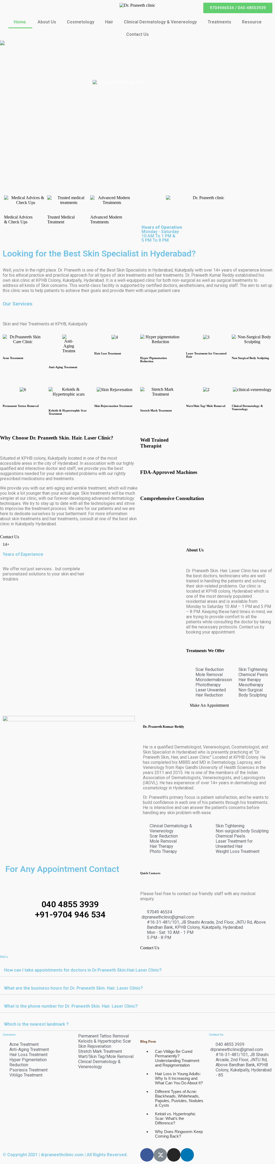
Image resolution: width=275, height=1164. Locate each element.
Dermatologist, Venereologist (202, 747)
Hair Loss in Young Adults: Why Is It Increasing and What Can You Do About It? (179, 1078)
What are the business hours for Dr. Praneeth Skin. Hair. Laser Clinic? (73, 988)
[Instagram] (173, 1155)
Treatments (219, 21)
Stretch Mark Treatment (156, 410)
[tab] (137, 970)
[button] (237, 8)
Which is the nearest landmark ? (36, 1024)
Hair (109, 21)
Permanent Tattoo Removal (21, 405)
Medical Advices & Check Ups (18, 219)
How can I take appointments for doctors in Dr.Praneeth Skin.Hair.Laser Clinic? (83, 970)
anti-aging (55, 488)
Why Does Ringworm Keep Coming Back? (179, 1133)
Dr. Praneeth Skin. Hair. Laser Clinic (218, 570)
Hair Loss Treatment (107, 353)
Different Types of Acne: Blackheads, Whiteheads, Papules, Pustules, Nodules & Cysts (179, 1098)
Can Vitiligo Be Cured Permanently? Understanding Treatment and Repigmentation (177, 1058)
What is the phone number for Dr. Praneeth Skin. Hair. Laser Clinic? (71, 1006)
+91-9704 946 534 (70, 914)
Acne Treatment (13, 358)
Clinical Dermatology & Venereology (160, 21)
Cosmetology (80, 21)
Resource (252, 21)
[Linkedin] (187, 1155)
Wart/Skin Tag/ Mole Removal (205, 405)
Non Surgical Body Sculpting (250, 358)
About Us (47, 21)
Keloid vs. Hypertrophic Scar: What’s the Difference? (175, 1118)
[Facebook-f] (147, 1155)
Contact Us (137, 34)
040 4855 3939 (70, 904)
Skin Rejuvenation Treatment (113, 405)
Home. (20, 21)
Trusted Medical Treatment (61, 219)
